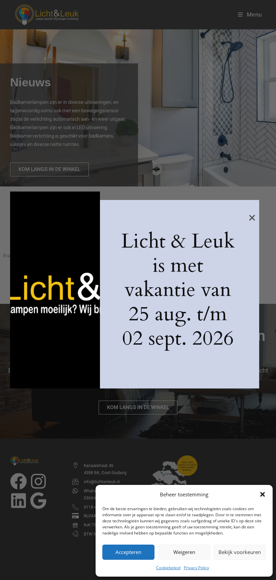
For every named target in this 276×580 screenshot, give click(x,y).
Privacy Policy (196, 568)
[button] (262, 494)
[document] (138, 290)
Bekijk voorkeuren (239, 552)
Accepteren (128, 552)
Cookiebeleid (168, 568)
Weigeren (184, 552)
